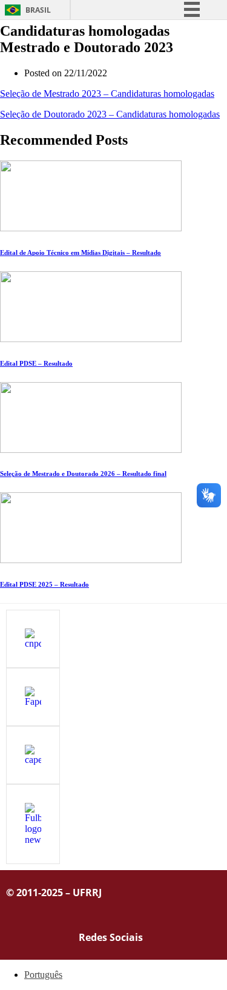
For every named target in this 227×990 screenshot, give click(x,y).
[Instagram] (206, 936)
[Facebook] (170, 936)
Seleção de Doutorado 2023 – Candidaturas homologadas (110, 114)
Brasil (38, 10)
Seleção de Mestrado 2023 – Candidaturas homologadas (107, 93)
